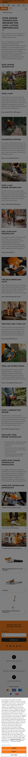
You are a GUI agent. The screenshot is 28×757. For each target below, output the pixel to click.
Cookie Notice (5, 742)
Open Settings (14, 755)
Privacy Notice (16, 740)
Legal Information (6, 745)
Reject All (14, 751)
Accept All (14, 748)
